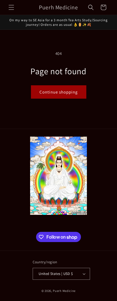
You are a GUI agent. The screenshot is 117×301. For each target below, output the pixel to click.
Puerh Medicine (64, 291)
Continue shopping (58, 92)
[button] (11, 7)
